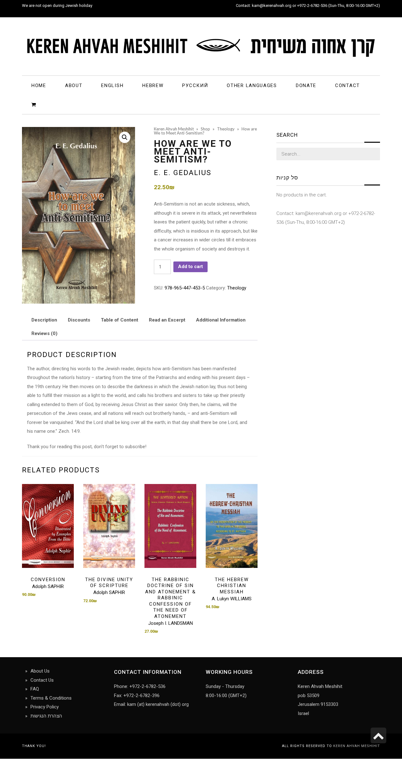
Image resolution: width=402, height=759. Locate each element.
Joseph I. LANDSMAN (170, 623)
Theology (236, 288)
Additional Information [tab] (221, 320)
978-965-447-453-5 (185, 288)
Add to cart (190, 266)
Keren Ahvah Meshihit (356, 746)
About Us (40, 671)
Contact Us (42, 680)
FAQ (34, 689)
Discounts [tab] (79, 320)
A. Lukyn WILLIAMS (232, 599)
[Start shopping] (35, 104)
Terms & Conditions (51, 698)
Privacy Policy (44, 707)
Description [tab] (44, 320)
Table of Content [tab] (119, 320)
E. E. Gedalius (182, 172)
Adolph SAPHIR (48, 586)
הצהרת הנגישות (46, 716)
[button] (124, 137)
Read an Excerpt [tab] (167, 320)
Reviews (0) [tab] (44, 333)
